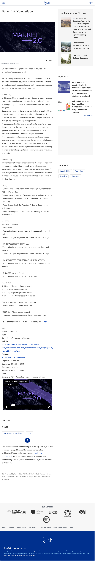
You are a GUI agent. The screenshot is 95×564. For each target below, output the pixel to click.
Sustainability (65, 171)
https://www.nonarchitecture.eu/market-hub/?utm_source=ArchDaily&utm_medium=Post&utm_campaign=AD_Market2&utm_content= (27, 347)
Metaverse (75, 176)
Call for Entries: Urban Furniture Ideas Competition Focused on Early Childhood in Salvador (82, 107)
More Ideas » (88, 116)
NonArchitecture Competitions (14, 357)
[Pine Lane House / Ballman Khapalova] (66, 59)
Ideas (29, 433)
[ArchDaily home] (47, 3)
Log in (91, 3)
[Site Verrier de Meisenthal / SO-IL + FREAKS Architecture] (66, 46)
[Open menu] (3, 2)
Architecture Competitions (13, 433)
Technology (79, 171)
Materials (63, 176)
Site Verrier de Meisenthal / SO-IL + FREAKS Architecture (81, 45)
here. (46, 322)
